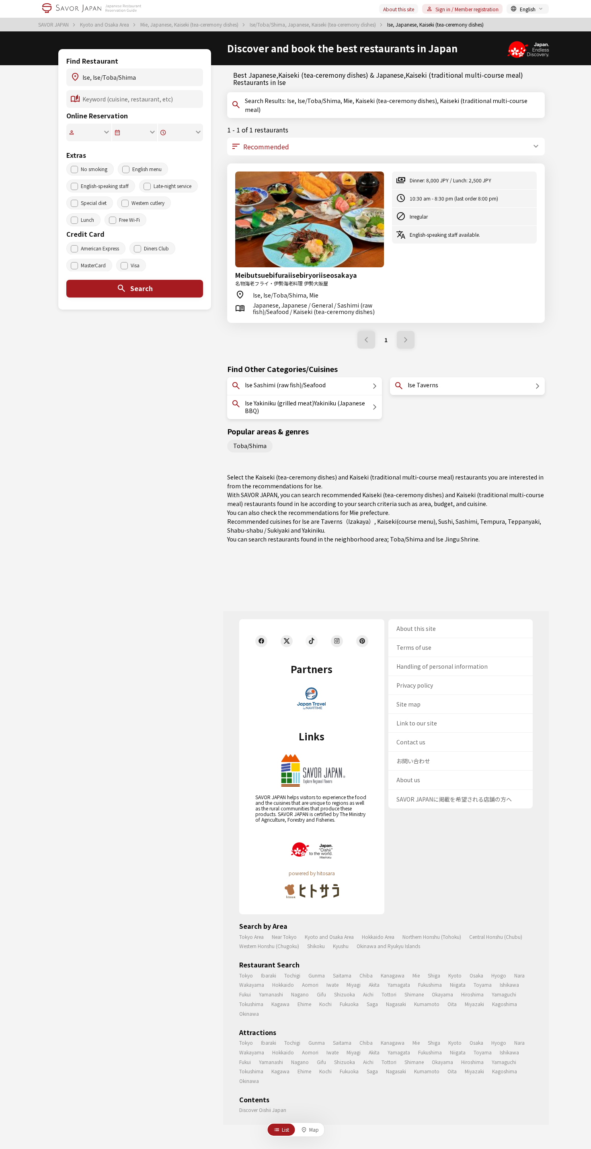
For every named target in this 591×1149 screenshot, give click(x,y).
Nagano (300, 994)
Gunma (316, 975)
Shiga (434, 975)
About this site (398, 9)
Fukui (245, 994)
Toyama (483, 984)
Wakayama (251, 984)
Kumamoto (426, 1003)
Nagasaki (396, 1003)
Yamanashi (271, 994)
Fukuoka (349, 1003)
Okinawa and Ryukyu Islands (388, 945)
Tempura (492, 521)
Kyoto (455, 975)
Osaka (476, 975)
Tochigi (292, 975)
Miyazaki (474, 1003)
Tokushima (251, 1003)
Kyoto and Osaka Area (105, 24)
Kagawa (280, 1003)
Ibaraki (268, 975)
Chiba (366, 975)
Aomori (310, 984)
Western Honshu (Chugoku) (269, 945)
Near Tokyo (284, 936)
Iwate (332, 984)
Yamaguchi (504, 994)
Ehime (304, 1003)
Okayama (442, 994)
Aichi (368, 994)
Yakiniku (313, 530)
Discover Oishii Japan (262, 1109)
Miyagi (354, 984)
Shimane (414, 994)
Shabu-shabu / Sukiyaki (258, 530)
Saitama (342, 975)
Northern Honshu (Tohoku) (431, 936)
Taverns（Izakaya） (347, 521)
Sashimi (466, 521)
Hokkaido (283, 984)
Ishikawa (509, 984)
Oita (452, 1003)
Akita (374, 984)
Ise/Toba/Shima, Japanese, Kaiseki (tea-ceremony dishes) (313, 24)
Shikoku (316, 945)
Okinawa (249, 1013)
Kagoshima (504, 1003)
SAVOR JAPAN (54, 24)
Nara (519, 975)
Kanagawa (392, 975)
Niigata (458, 984)
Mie (416, 975)
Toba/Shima (250, 446)
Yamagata (399, 984)
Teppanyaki (524, 521)
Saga (372, 1003)
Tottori (389, 994)
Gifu (321, 994)
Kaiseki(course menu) (406, 521)
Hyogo (498, 975)
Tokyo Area (251, 936)
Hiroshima (472, 994)
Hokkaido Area (378, 936)
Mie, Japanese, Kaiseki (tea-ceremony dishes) (190, 24)
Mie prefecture (368, 512)
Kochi (325, 1003)
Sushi (445, 521)
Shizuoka (344, 994)
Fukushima (430, 984)
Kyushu (341, 945)
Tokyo (246, 975)
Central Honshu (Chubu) (495, 936)
